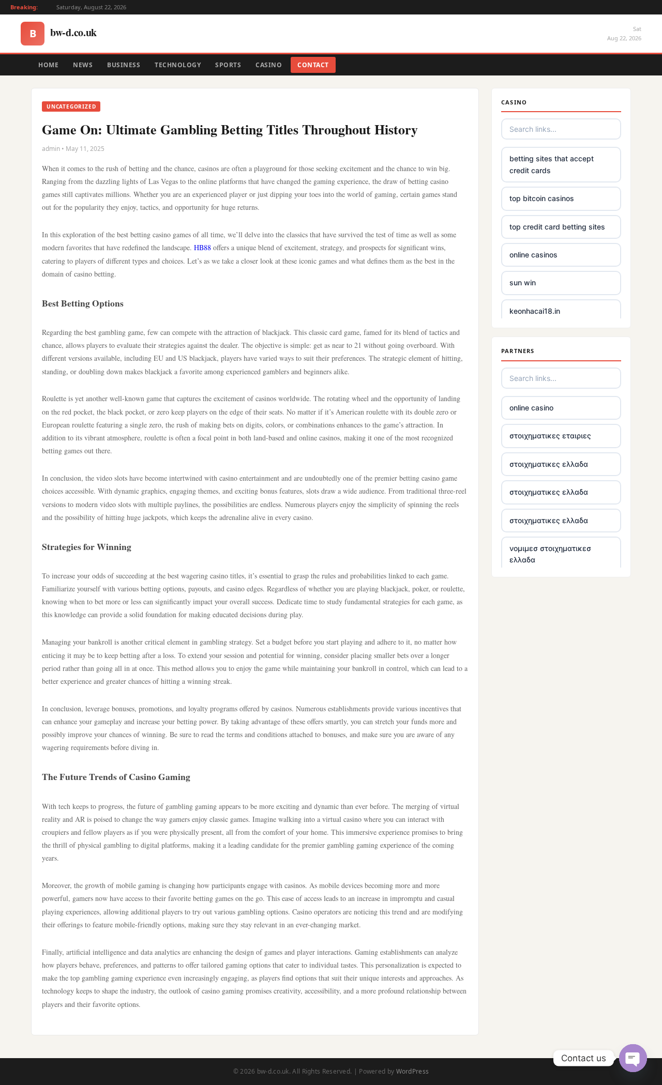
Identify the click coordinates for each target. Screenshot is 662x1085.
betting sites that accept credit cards (551, 164)
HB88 (202, 247)
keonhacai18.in (534, 311)
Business (123, 64)
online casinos (533, 254)
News (83, 64)
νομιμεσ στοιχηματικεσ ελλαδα (550, 554)
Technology (178, 64)
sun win (522, 282)
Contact (313, 64)
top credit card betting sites (557, 226)
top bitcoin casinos (541, 198)
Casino (268, 64)
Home (48, 64)
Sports (228, 64)
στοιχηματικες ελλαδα (548, 464)
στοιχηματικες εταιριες (550, 435)
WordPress (412, 1071)
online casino (531, 407)
